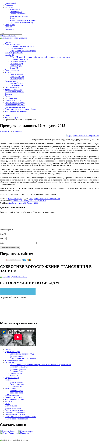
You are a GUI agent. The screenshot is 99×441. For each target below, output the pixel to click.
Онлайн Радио (16, 66)
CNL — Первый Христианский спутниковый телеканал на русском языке (40, 57)
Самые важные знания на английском (20, 109)
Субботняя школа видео (15, 103)
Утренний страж (16, 83)
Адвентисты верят (12, 44)
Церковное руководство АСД (22, 46)
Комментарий (6, 230)
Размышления (10, 81)
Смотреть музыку (17, 77)
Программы (10, 25)
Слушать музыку (17, 79)
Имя (2, 234)
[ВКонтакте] (22, 260)
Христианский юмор (13, 90)
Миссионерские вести (14, 53)
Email (3, 238)
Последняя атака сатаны (15, 107)
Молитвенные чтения (19, 16)
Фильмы (8, 94)
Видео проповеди (12, 70)
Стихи (7, 96)
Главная (8, 42)
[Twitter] (25, 260)
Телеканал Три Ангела (19, 59)
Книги (12, 18)
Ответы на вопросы (13, 100)
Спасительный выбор (19, 14)
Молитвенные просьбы (14, 92)
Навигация (9, 29)
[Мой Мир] (30, 260)
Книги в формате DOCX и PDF (23, 20)
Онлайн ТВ (9, 55)
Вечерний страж (16, 85)
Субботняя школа (12, 87)
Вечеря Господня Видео (15, 105)
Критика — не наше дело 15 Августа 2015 (28, 201)
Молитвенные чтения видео (16, 111)
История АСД (10, 3)
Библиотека (9, 7)
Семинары (9, 5)
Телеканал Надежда (18, 61)
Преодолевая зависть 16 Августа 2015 (44, 199)
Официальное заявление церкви (23, 51)
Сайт (2, 243)
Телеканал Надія (16, 64)
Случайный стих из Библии (13, 297)
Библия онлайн (16, 12)
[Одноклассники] (27, 260)
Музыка (8, 72)
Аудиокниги (15, 9)
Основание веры (16, 48)
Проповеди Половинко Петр (21, 22)
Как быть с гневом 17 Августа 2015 (23, 203)
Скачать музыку (16, 74)
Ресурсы (8, 27)
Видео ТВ (14, 68)
